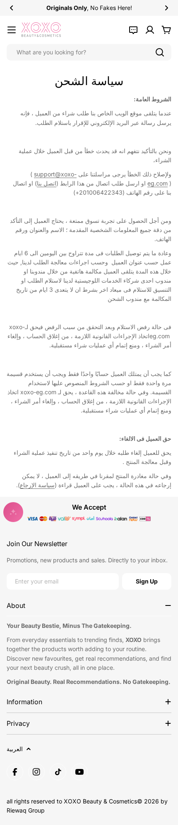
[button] (12, 8)
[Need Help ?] (133, 30)
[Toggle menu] (12, 30)
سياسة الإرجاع (37, 484)
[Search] (160, 52)
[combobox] (89, 52)
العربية (15, 748)
